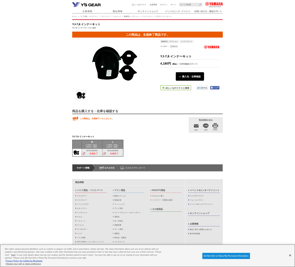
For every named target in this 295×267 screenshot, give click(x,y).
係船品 (117, 233)
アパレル (80, 225)
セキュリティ (82, 208)
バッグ (79, 233)
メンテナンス (82, 212)
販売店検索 (110, 168)
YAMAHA (173, 46)
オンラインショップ (199, 213)
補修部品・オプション (131, 16)
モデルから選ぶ (158, 196)
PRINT (215, 130)
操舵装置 (117, 225)
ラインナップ (105, 16)
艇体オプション (120, 196)
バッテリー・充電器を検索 (162, 200)
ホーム (74, 16)
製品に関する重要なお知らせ (201, 229)
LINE (206, 130)
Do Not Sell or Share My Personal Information (226, 256)
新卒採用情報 (195, 233)
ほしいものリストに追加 (177, 88)
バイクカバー (82, 200)
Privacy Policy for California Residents (24, 261)
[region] (147, 255)
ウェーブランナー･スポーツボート (127, 212)
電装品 (117, 217)
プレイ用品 (118, 208)
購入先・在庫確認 (191, 76)
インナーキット (147, 16)
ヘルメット (117, 16)
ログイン (163, 5)
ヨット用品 (118, 229)
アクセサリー (82, 196)
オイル (79, 217)
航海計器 (117, 200)
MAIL (196, 130)
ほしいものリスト (139, 5)
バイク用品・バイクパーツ (89, 16)
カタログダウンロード (135, 168)
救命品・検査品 (120, 237)
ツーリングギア (83, 204)
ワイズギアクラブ (196, 196)
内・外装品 (118, 221)
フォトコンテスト (196, 200)
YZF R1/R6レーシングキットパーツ (90, 242)
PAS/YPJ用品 (158, 190)
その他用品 (157, 209)
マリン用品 (119, 190)
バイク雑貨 (81, 237)
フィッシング (119, 204)
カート (173, 5)
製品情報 (79, 182)
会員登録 (153, 5)
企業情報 (194, 224)
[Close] (290, 255)
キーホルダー (82, 229)
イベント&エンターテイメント (204, 190)
